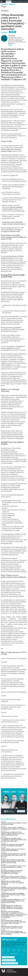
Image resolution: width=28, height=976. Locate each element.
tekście (12, 609)
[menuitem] (8, 1)
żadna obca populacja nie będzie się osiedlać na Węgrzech (11, 250)
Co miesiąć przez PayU (8, 957)
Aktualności (8, 1)
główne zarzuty (12, 624)
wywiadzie (11, 403)
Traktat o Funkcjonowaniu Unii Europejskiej (14, 658)
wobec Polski (20, 480)
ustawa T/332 (17, 151)
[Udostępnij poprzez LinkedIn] (15, 32)
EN (27, 1)
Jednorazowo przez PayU (8, 960)
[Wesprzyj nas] (14, 801)
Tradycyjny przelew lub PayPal (10, 963)
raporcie (21, 155)
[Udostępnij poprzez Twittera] (12, 32)
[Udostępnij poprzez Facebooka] (10, 32)
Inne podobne (4, 10)
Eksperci (3, 354)
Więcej (10, 44)
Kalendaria (14, 1)
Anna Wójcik (11, 35)
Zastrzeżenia (5, 495)
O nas (24, 1)
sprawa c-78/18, (5, 603)
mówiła (3, 567)
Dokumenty (19, 1)
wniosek (21, 455)
